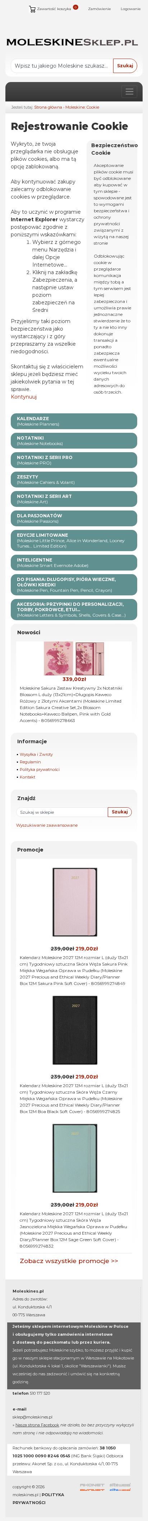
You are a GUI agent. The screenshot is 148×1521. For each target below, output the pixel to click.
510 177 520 (40, 1393)
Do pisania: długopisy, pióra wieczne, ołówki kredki (66, 585)
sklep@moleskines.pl (32, 1417)
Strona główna (48, 107)
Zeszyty (46, 479)
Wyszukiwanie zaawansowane (47, 825)
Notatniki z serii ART (44, 499)
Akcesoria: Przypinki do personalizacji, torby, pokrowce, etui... (71, 609)
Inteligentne (52, 562)
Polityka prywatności (40, 769)
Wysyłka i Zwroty (36, 754)
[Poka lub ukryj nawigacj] (129, 92)
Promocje (30, 849)
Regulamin (30, 761)
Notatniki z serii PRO (45, 460)
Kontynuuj (24, 397)
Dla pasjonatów (39, 518)
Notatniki (40, 440)
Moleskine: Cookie (82, 107)
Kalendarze (38, 421)
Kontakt (27, 777)
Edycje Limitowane (71, 540)
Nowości (28, 632)
